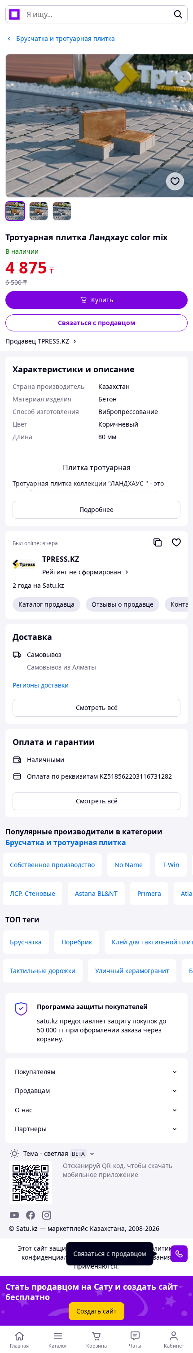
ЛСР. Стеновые (32, 893)
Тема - (45, 1153)
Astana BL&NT (96, 893)
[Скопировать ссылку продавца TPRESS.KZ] (157, 542)
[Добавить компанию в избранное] (176, 542)
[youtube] (14, 1215)
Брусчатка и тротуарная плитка (65, 842)
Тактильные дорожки (42, 970)
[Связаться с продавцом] (179, 1253)
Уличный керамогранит (132, 970)
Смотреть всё (97, 707)
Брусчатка (26, 942)
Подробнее (96, 509)
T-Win (171, 864)
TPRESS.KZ (60, 559)
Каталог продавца (46, 604)
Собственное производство (52, 864)
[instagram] (46, 1215)
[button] (96, 300)
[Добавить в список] (175, 181)
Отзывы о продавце (123, 604)
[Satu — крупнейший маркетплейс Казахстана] (14, 14)
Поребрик (76, 942)
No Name (128, 864)
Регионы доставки (41, 685)
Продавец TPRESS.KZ (37, 341)
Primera (149, 893)
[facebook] (30, 1215)
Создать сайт (96, 1311)
